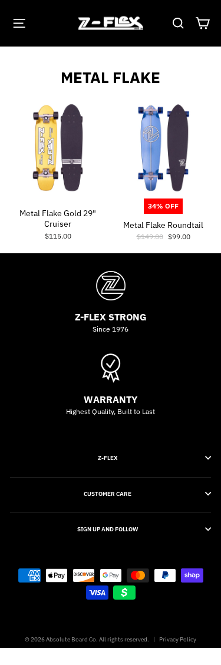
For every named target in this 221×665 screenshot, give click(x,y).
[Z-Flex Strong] (110, 285)
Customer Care (107, 493)
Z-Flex (108, 458)
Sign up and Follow (107, 529)
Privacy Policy (177, 639)
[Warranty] (110, 368)
